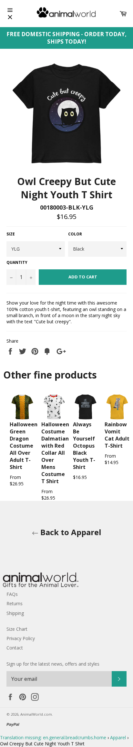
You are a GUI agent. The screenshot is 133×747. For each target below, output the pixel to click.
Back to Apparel (69, 532)
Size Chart (16, 629)
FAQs (12, 594)
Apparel (118, 737)
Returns (14, 603)
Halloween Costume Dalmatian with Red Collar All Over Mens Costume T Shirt (55, 453)
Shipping (15, 613)
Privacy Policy (20, 638)
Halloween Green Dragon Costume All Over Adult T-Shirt (23, 446)
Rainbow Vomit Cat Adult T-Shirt (117, 435)
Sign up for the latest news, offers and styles (52, 664)
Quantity (16, 262)
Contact (14, 648)
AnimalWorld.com (36, 714)
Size (10, 234)
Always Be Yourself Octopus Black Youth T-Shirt (84, 446)
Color (75, 234)
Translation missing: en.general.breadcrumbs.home (53, 737)
